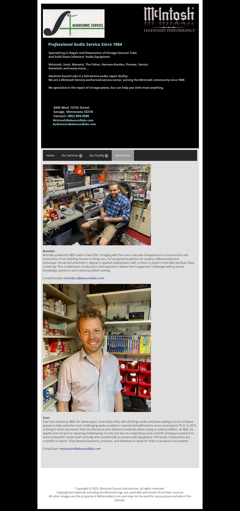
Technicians (123, 155)
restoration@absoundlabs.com (80, 449)
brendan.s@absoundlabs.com (84, 278)
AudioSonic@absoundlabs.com (74, 124)
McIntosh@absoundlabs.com (73, 120)
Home (50, 155)
